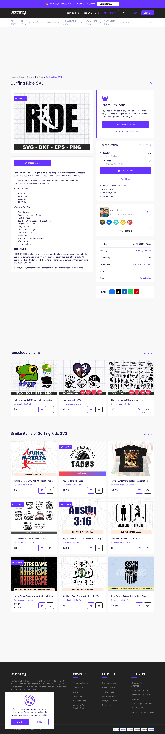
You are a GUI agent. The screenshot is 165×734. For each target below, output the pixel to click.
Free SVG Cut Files (140, 690)
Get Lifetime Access (108, 4)
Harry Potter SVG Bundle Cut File (127, 400)
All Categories (79, 701)
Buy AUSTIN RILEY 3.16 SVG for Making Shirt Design (82, 538)
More (39, 721)
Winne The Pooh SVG (141, 694)
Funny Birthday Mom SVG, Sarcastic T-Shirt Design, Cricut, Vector (34, 538)
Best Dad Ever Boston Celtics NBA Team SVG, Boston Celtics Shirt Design (82, 596)
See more (147, 353)
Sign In (133, 12)
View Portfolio (125, 230)
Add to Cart (127, 170)
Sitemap (77, 692)
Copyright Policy (109, 701)
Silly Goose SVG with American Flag (128, 596)
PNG (140, 264)
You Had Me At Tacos (72, 481)
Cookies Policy (109, 696)
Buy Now (125, 179)
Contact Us (78, 687)
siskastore (20, 485)
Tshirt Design (145, 278)
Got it (20, 721)
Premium (111, 12)
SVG (149, 264)
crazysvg (118, 600)
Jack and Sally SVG (71, 400)
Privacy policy (108, 687)
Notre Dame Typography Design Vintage (33, 596)
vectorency (70, 485)
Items (21, 77)
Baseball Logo (137, 699)
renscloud (20, 404)
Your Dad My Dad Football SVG (126, 538)
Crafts (29, 77)
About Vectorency (81, 683)
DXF (135, 264)
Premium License (110, 683)
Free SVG (77, 696)
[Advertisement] (82, 51)
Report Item (107, 705)
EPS (145, 264)
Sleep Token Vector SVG (142, 712)
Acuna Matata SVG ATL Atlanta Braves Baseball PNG (34, 481)
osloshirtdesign (120, 485)
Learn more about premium (125, 131)
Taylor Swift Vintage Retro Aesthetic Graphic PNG (131, 481)
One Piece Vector (139, 708)
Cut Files (39, 77)
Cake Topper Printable (141, 703)
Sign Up (148, 12)
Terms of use (108, 692)
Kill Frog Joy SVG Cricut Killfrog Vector (33, 400)
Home (13, 77)
